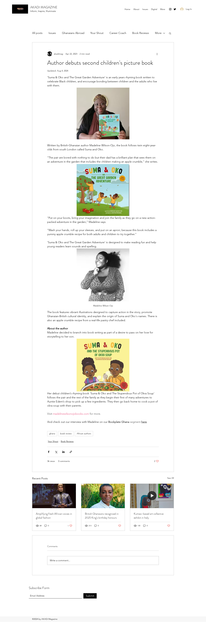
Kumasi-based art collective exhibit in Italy (148, 516)
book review (66, 433)
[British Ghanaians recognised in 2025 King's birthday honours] (103, 496)
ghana (52, 433)
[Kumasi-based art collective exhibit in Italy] (152, 496)
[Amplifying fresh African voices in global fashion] (54, 496)
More (158, 33)
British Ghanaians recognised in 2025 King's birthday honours (102, 516)
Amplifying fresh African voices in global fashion (54, 516)
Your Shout (96, 33)
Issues (52, 33)
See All (170, 478)
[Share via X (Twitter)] (56, 451)
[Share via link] (70, 451)
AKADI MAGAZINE (43, 7)
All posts (37, 33)
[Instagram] (170, 9)
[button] (154, 9)
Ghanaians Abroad (73, 33)
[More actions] (157, 54)
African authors (84, 433)
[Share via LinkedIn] (63, 451)
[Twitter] (174, 9)
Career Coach (117, 33)
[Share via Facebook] (48, 451)
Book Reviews (140, 33)
